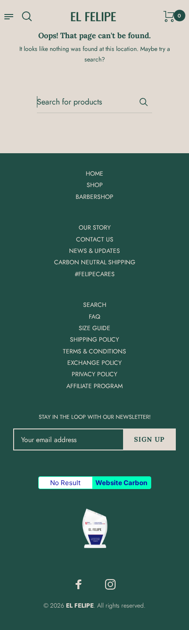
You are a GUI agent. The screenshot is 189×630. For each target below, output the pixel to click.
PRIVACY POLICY (94, 374)
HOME (94, 173)
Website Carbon (121, 483)
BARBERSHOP (94, 196)
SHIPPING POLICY (94, 339)
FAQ (94, 316)
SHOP (95, 184)
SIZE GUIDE (94, 328)
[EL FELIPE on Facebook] (78, 584)
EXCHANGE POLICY (94, 362)
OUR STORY (95, 227)
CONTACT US (94, 239)
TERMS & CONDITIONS (94, 351)
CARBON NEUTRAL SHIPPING (94, 262)
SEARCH (94, 304)
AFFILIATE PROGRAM (94, 386)
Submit (143, 102)
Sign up (149, 439)
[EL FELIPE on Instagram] (110, 584)
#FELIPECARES (95, 274)
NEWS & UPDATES (94, 250)
